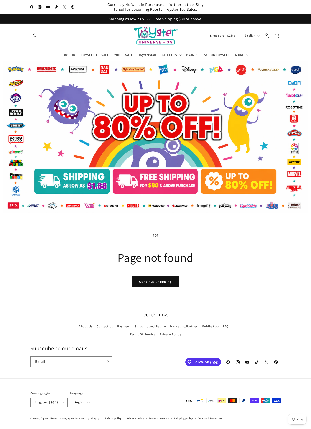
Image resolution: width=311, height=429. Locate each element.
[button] (35, 36)
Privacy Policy (170, 334)
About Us (85, 326)
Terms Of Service (143, 334)
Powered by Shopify (87, 418)
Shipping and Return (150, 326)
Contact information (210, 418)
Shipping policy (183, 418)
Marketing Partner (183, 326)
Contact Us (105, 326)
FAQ (226, 326)
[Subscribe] (107, 361)
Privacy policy (135, 418)
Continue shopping (155, 281)
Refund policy (113, 418)
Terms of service (159, 418)
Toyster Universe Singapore (58, 418)
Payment (123, 326)
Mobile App (210, 326)
